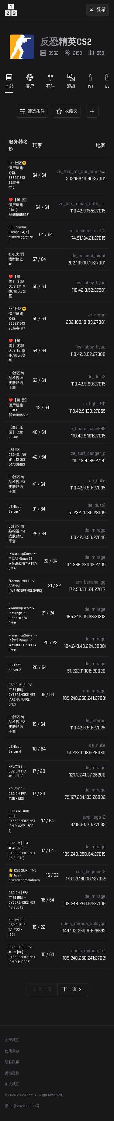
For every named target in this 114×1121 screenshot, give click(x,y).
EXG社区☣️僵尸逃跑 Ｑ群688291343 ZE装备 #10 (17, 175)
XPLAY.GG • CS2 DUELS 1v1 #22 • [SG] (17, 927)
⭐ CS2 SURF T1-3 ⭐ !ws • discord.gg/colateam (24, 875)
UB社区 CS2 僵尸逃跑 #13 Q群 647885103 (17, 457)
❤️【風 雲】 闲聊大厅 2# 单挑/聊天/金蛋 (17, 287)
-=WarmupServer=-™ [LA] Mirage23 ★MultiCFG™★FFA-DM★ (23, 561)
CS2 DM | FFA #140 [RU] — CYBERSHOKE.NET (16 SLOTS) (22, 850)
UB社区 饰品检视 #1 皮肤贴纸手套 (17, 380)
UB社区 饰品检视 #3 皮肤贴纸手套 (17, 484)
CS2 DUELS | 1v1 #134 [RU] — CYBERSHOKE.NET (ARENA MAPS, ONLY (22, 695)
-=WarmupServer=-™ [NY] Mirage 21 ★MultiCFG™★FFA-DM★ (23, 642)
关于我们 (12, 1040)
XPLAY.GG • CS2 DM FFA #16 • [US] (17, 771)
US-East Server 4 (15, 749)
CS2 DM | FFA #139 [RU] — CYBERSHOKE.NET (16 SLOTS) (22, 900)
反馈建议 (12, 1073)
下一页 (69, 989)
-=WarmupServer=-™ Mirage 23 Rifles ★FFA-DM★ (22, 613)
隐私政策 (12, 1062)
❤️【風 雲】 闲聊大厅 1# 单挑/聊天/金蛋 (17, 351)
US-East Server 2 (15, 667)
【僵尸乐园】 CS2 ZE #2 (16, 432)
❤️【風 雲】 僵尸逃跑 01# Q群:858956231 (19, 207)
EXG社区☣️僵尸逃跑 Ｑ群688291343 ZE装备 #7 (17, 319)
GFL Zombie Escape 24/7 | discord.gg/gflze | (21, 234)
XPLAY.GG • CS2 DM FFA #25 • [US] (17, 794)
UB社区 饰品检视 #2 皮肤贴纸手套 (17, 724)
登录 (101, 10)
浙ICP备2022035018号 (22, 1106)
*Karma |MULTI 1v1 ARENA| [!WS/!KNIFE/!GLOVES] (25, 586)
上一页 (44, 989)
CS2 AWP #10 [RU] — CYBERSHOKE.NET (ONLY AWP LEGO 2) (22, 821)
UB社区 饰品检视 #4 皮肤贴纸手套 (17, 534)
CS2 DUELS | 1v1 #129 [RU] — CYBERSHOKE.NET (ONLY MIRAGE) (22, 954)
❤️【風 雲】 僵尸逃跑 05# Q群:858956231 (19, 407)
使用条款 (12, 1051)
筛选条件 (36, 111)
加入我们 (12, 1084)
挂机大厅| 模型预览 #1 (16, 259)
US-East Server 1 (15, 509)
